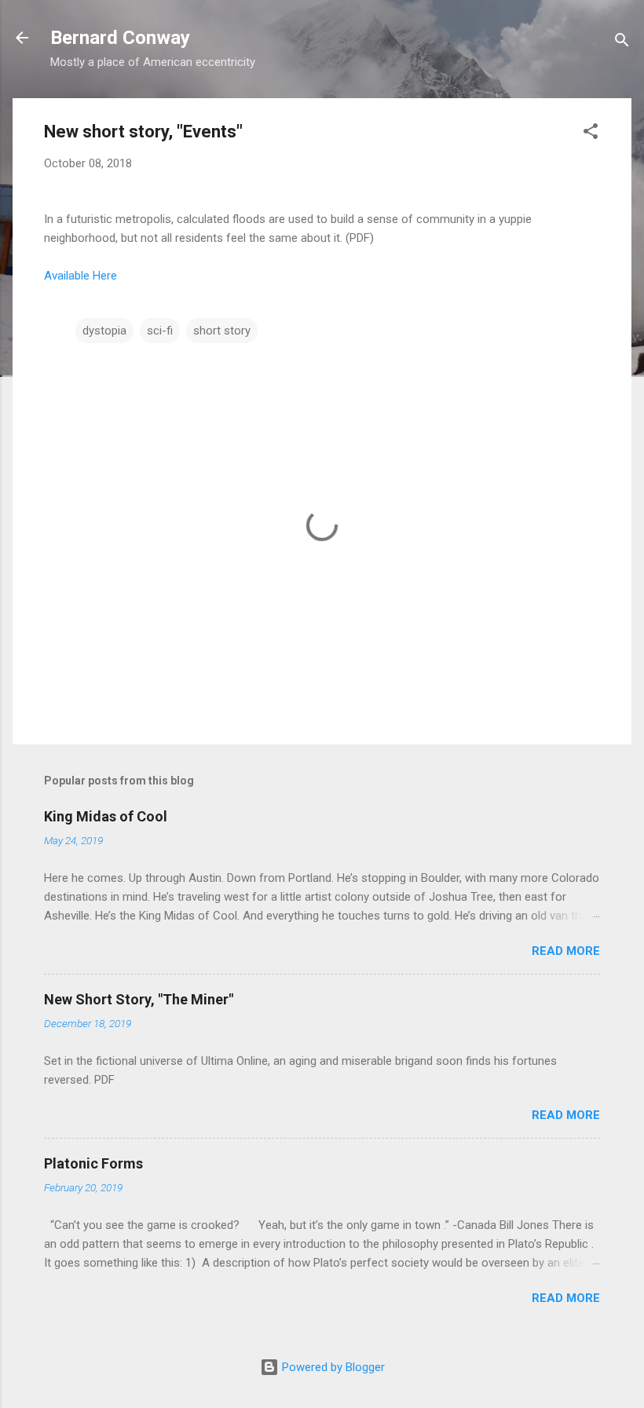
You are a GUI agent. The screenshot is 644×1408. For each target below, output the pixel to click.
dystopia (104, 331)
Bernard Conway (120, 38)
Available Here (80, 276)
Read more (566, 951)
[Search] (622, 43)
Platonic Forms (93, 1163)
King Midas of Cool (105, 816)
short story (222, 331)
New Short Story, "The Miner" (138, 999)
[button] (590, 134)
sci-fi (160, 331)
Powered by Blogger (332, 1367)
